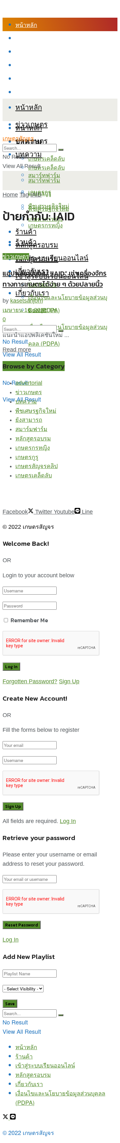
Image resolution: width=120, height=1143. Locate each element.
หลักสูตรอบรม (33, 65)
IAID (36, 194)
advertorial (28, 383)
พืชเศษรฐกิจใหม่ (35, 411)
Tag (24, 194)
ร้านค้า (24, 38)
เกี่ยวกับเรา (29, 78)
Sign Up (69, 681)
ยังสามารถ (28, 420)
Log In (68, 821)
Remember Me (29, 620)
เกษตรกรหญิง (32, 448)
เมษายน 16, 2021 (25, 310)
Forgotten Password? (30, 681)
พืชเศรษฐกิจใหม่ (48, 205)
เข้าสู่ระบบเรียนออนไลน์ (45, 51)
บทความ (28, 154)
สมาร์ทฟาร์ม (44, 180)
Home (10, 194)
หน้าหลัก (26, 24)
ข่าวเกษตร (16, 256)
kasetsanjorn (26, 300)
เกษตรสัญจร (18, 138)
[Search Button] (60, 150)
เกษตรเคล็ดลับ (46, 158)
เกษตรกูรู (26, 457)
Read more (17, 349)
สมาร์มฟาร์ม (31, 429)
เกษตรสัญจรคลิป (36, 466)
